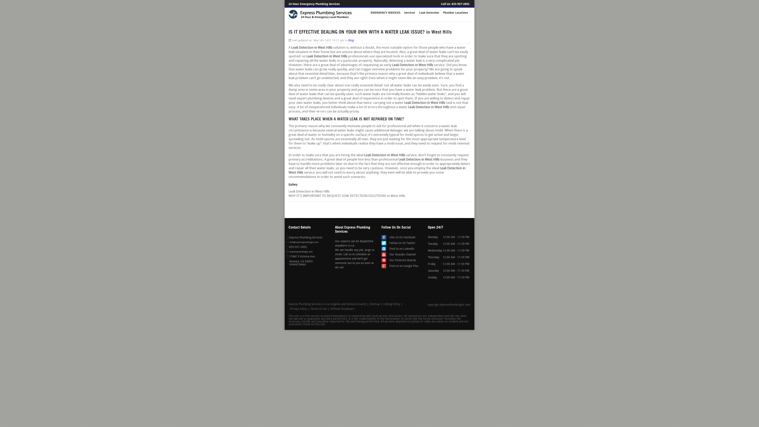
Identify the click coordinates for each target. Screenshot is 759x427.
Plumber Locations (455, 12)
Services (409, 12)
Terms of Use (319, 309)
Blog (351, 40)
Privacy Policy (298, 309)
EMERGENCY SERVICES (385, 12)
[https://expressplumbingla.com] (323, 18)
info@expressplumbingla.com (304, 242)
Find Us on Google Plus (403, 266)
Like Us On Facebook (402, 237)
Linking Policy (391, 304)
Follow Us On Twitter (402, 243)
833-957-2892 (460, 4)
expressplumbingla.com (301, 252)
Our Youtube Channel (402, 254)
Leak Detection (429, 12)
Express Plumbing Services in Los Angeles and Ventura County (327, 304)
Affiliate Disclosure (342, 309)
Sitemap (374, 304)
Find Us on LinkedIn (401, 249)
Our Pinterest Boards (402, 260)
